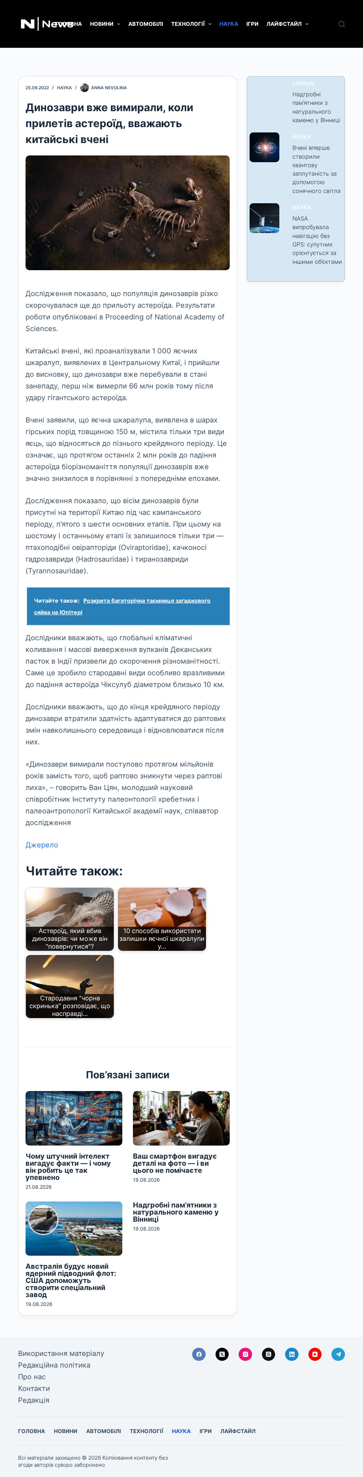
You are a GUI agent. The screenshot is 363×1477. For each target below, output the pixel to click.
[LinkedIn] (291, 1354)
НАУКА (228, 24)
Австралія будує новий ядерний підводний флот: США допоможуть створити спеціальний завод (71, 1280)
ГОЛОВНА (68, 24)
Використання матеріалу (61, 1353)
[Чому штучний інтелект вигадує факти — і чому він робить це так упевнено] (74, 1118)
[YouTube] (315, 1354)
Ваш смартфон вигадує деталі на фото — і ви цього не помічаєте (175, 1163)
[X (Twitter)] (222, 1354)
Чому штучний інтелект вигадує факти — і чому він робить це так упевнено (68, 1167)
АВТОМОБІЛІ (145, 24)
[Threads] (268, 1354)
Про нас (32, 1377)
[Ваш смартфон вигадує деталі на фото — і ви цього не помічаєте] (181, 1118)
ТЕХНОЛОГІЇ (188, 24)
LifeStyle (303, 83)
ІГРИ (252, 24)
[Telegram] (338, 1354)
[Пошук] (342, 24)
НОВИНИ (101, 24)
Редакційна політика (54, 1365)
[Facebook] (199, 1354)
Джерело (42, 845)
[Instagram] (245, 1354)
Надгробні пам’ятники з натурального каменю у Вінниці (176, 1212)
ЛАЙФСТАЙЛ (284, 24)
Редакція (33, 1400)
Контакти (34, 1388)
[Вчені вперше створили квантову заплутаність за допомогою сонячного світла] (264, 147)
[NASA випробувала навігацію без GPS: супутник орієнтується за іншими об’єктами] (264, 218)
